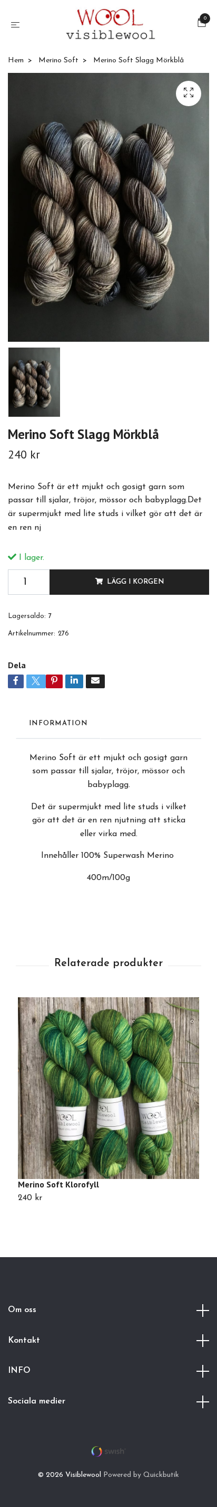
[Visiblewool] (110, 25)
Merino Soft (58, 60)
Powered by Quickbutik (141, 1475)
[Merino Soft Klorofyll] (108, 1088)
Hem (16, 60)
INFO (19, 1370)
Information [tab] (58, 723)
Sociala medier (36, 1401)
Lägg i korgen (135, 581)
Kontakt (24, 1340)
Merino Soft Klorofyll (58, 1184)
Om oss (22, 1310)
